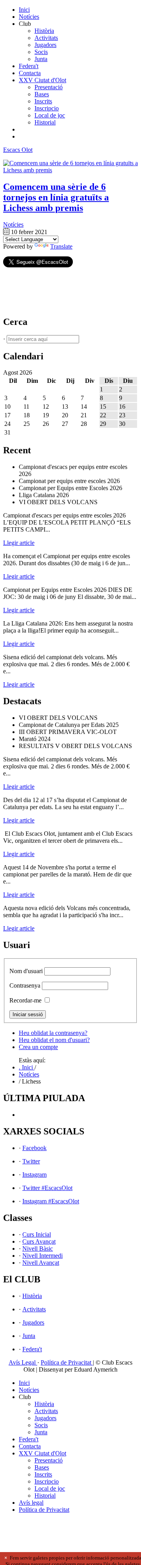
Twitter (31, 1161)
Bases (41, 94)
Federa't (28, 66)
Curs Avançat (39, 1241)
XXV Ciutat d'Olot (42, 80)
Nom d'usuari (26, 971)
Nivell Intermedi (42, 1255)
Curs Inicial (36, 1234)
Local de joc (49, 115)
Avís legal (31, 1502)
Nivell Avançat (40, 1262)
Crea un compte (38, 1047)
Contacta (30, 73)
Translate (61, 246)
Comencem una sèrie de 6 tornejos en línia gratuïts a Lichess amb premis (56, 197)
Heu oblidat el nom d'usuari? (54, 1040)
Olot (18, 149)
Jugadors (45, 44)
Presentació (48, 87)
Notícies (29, 16)
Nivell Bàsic (37, 1248)
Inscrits (43, 101)
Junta (40, 59)
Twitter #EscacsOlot (47, 1188)
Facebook (34, 1148)
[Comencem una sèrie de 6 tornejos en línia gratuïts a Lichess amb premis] (70, 170)
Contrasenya (24, 985)
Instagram (34, 1174)
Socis (41, 52)
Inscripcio (46, 108)
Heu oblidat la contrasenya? (53, 1033)
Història (44, 30)
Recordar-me (25, 1000)
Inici (24, 9)
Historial (45, 122)
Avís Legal (23, 1362)
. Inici (26, 1067)
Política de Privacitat (67, 1362)
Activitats (46, 37)
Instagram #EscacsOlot (50, 1201)
